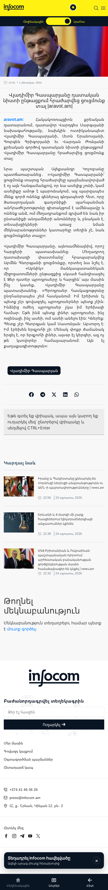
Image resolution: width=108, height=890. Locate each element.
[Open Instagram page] (14, 836)
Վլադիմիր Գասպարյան (34, 370)
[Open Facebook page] (6, 836)
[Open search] (96, 8)
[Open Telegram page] (22, 836)
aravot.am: (20, 119)
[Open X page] (38, 836)
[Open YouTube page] (30, 836)
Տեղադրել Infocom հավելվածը (39, 860)
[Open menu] (103, 8)
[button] (31, 394)
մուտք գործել (21, 628)
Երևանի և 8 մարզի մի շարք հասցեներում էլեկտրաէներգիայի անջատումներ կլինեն (65, 519)
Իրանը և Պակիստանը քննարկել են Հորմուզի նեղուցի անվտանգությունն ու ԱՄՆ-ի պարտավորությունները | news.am (71, 483)
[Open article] (19, 486)
